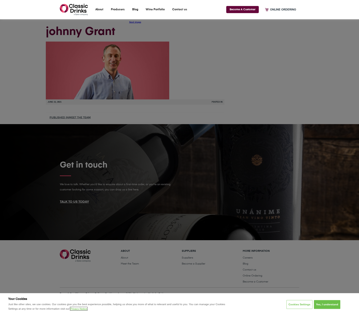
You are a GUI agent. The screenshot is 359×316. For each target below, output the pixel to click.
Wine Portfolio (155, 9)
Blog (135, 9)
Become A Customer (242, 9)
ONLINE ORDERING (283, 9)
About (99, 9)
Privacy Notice (78, 308)
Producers (118, 9)
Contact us (179, 9)
